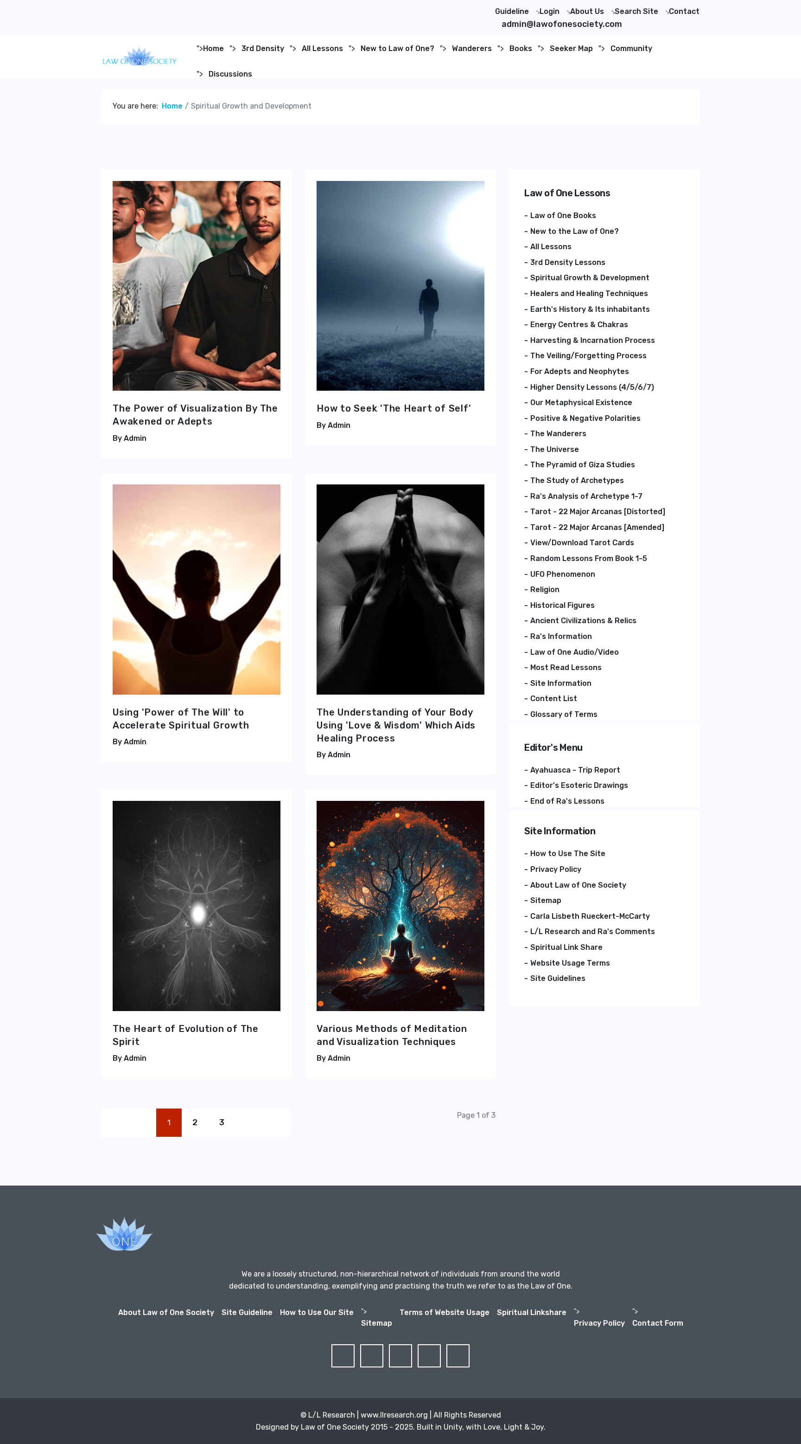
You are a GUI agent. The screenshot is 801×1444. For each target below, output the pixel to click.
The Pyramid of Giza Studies (582, 464)
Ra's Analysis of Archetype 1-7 (586, 496)
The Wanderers (558, 433)
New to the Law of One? (574, 231)
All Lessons (322, 48)
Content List (553, 698)
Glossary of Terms (564, 714)
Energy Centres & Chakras (579, 324)
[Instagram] (173, 9)
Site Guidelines (557, 978)
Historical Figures (562, 605)
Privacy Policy (555, 869)
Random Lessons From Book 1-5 (588, 558)
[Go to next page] (249, 1123)
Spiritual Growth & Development (589, 277)
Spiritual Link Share (566, 947)
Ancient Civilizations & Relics (583, 620)
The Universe (554, 449)
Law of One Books (563, 215)
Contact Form (657, 1323)
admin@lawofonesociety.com (562, 24)
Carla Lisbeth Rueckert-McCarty (590, 916)
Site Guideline (247, 1312)
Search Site (636, 11)
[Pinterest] (143, 9)
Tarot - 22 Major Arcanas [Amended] (597, 527)
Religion (544, 589)
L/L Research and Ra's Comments (592, 931)
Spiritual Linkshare (531, 1312)
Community (631, 48)
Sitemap (545, 900)
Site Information (560, 683)
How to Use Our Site (317, 1312)
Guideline (512, 11)
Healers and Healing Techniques (589, 293)
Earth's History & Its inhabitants (590, 309)
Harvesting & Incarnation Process (592, 340)
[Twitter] (128, 9)
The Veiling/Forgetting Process (588, 355)
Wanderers (472, 48)
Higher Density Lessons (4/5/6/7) (592, 387)
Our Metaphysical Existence (581, 402)
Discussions (230, 74)
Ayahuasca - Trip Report (575, 770)
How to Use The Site (567, 853)
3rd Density (263, 48)
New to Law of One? (397, 48)
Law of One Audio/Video (574, 652)
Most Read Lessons (566, 667)
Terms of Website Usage (445, 1312)
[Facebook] (113, 9)
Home (213, 48)
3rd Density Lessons (567, 262)
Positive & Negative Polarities (585, 418)
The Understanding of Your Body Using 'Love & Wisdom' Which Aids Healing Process (396, 725)
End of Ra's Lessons (567, 801)
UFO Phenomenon (562, 574)
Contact (684, 11)
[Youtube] (158, 9)
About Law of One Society (578, 885)
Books (520, 48)
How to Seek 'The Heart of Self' (394, 408)
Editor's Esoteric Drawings (579, 785)
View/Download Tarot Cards (582, 542)
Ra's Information (561, 636)
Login (549, 11)
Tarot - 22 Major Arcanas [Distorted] (597, 511)
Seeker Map (571, 48)
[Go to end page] (276, 1123)
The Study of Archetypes (577, 480)
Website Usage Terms (570, 963)
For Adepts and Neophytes (579, 371)
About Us (587, 11)
